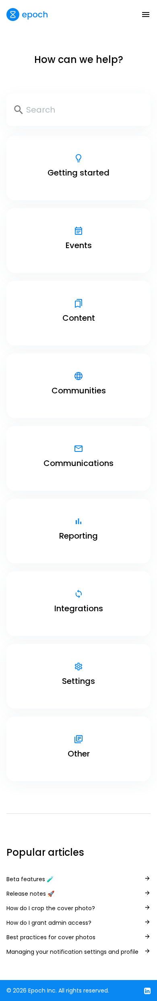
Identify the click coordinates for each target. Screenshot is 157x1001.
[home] (27, 14)
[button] (146, 14)
